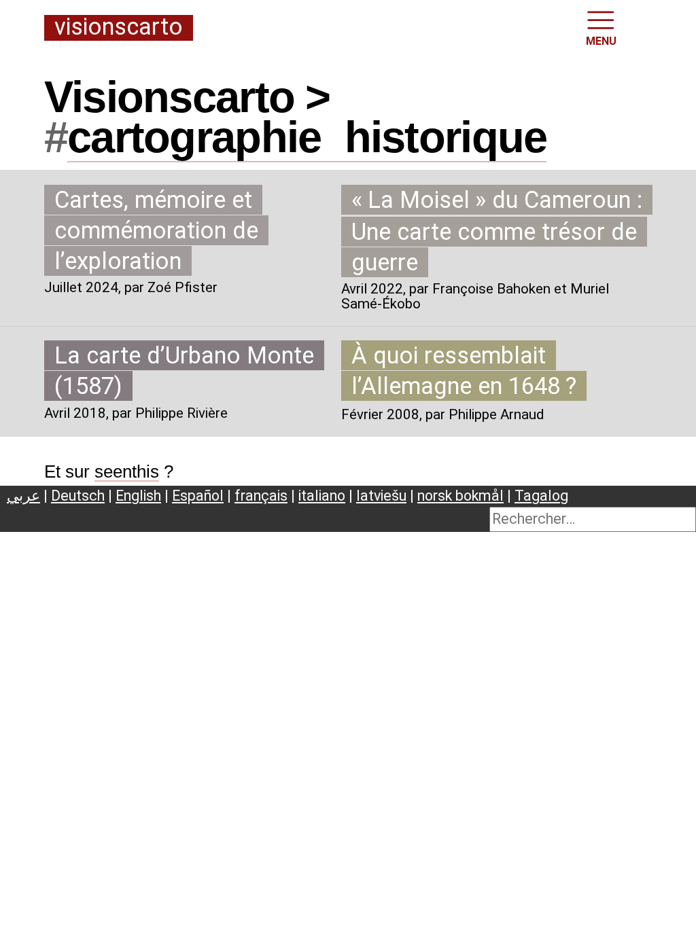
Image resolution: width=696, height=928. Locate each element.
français (261, 495)
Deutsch (78, 495)
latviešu (381, 495)
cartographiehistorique (306, 137)
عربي (23, 495)
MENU (601, 41)
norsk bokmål (460, 495)
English (138, 495)
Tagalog (541, 495)
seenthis (126, 471)
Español (198, 495)
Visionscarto (118, 27)
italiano (321, 495)
